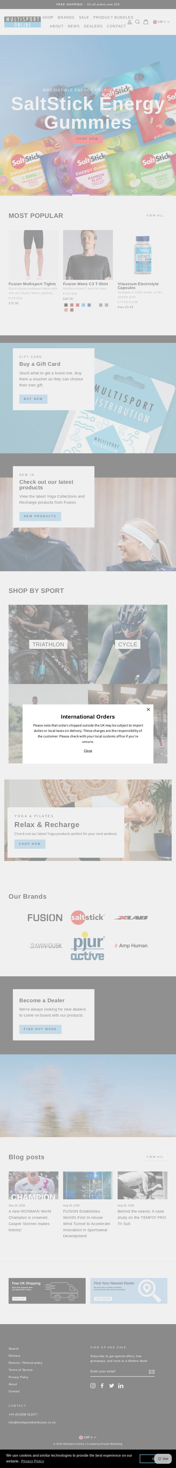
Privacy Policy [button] (32, 1461)
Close (88, 750)
